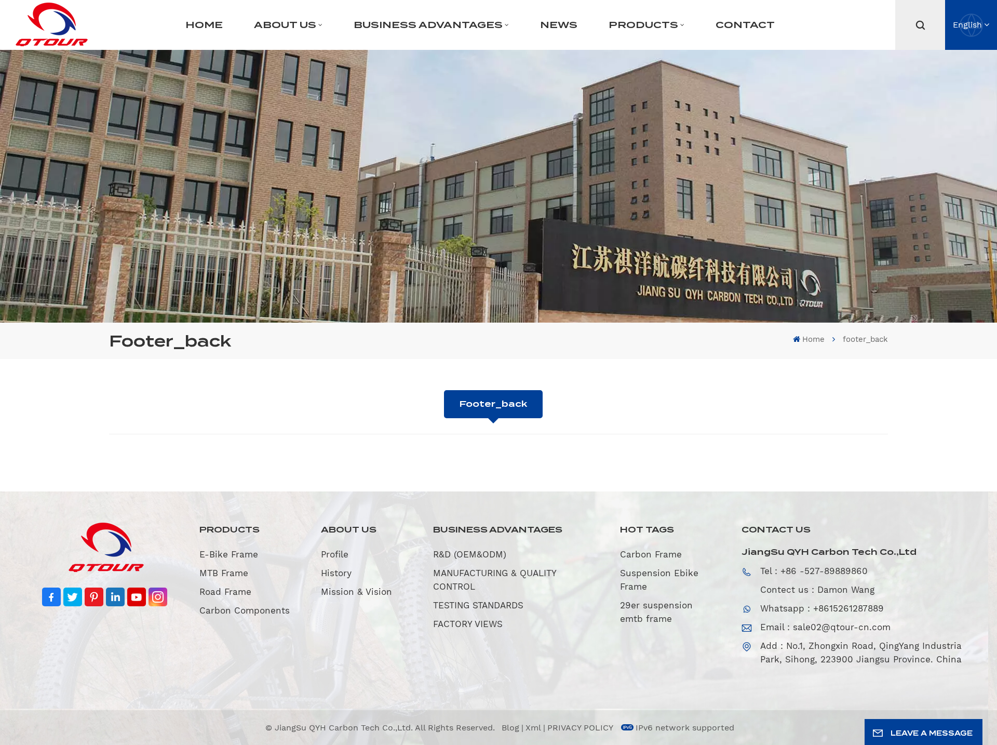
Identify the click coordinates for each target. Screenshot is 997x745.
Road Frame (225, 592)
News (558, 24)
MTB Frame (223, 573)
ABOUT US (285, 24)
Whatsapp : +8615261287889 (822, 608)
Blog (510, 728)
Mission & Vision (356, 592)
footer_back (493, 404)
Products (643, 24)
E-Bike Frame (228, 554)
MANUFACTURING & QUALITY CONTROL (494, 580)
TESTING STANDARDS (478, 605)
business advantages (428, 24)
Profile (334, 554)
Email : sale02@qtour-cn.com (825, 627)
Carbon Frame (651, 554)
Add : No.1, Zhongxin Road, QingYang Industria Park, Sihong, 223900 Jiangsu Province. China (861, 652)
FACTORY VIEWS (468, 624)
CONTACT (745, 24)
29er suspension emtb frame (656, 612)
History (336, 573)
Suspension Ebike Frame (659, 580)
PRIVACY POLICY (580, 728)
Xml (533, 728)
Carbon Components (244, 610)
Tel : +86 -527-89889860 (814, 571)
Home (204, 24)
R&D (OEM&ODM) (469, 554)
